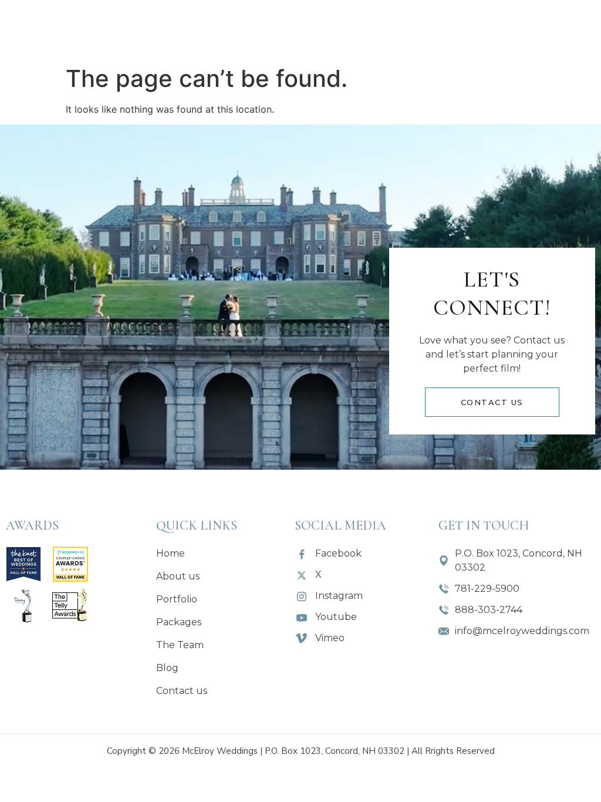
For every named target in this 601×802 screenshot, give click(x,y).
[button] (214, 29)
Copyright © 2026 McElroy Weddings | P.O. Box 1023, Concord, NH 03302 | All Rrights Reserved (301, 751)
